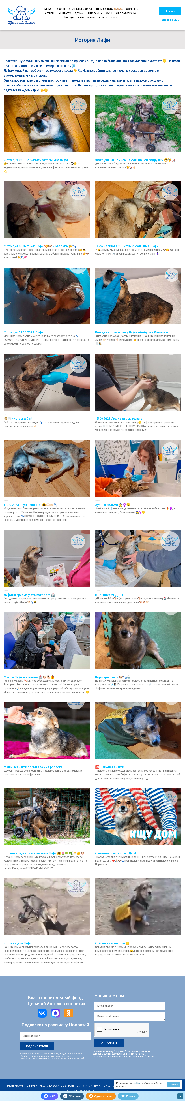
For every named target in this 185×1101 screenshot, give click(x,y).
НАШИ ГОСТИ (64, 13)
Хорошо (173, 1084)
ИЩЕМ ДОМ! (93, 13)
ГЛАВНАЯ (47, 9)
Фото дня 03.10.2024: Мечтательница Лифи (36, 160)
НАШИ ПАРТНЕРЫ (87, 17)
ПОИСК (114, 17)
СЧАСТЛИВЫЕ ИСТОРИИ (80, 9)
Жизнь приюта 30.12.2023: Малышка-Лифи (126, 246)
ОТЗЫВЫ (49, 13)
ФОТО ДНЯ (69, 17)
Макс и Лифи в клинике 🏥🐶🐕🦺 (29, 677)
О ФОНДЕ (130, 9)
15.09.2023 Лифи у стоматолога (118, 418)
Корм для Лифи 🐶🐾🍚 (113, 677)
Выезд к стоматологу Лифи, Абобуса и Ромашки (131, 332)
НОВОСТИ (60, 9)
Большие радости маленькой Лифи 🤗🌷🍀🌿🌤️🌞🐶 (44, 853)
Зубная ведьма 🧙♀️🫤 (112, 505)
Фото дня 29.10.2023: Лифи (23, 332)
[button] (170, 11)
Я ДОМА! (79, 13)
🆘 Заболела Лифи (109, 767)
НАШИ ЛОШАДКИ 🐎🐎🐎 (109, 9)
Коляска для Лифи (17, 943)
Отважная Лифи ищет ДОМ (115, 853)
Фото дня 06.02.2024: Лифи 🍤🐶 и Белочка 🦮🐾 (40, 246)
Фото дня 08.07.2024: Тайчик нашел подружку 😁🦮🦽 (135, 160)
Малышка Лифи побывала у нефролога (33, 767)
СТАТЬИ (103, 17)
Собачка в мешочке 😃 (112, 943)
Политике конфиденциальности (37, 1058)
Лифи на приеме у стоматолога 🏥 (29, 595)
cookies (136, 1082)
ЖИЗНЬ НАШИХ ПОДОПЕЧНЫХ (121, 13)
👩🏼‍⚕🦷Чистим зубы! (18, 418)
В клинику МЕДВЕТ (109, 595)
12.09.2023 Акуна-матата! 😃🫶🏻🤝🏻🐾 (31, 505)
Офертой (79, 1058)
